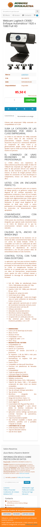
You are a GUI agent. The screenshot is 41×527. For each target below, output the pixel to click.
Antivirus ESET (8, 494)
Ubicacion (25, 494)
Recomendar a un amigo (25, 116)
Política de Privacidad (24, 473)
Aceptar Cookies (27, 514)
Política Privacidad (9, 490)
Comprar (30, 100)
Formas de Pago (27, 492)
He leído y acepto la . (18, 477)
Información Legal (28, 488)
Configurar (7, 514)
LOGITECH (24, 75)
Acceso (17, 15)
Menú (7, 15)
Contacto (27, 15)
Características (9, 116)
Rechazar (16, 514)
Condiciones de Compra (11, 492)
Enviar (27, 482)
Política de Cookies (31, 524)
